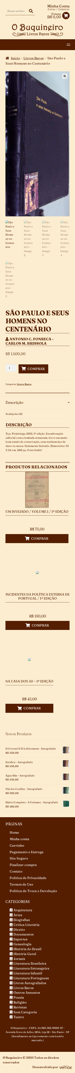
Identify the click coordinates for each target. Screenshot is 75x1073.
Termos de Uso (21, 884)
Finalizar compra (23, 865)
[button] (64, 76)
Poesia (18, 997)
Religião (20, 1002)
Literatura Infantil (27, 973)
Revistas (20, 1007)
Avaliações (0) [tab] (14, 414)
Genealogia (22, 944)
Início (15, 58)
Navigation (69, 44)
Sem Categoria (25, 1012)
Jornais (19, 959)
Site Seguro (19, 858)
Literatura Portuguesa (31, 978)
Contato (16, 871)
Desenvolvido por (45, 1067)
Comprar (36, 369)
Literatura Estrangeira (31, 968)
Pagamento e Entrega (27, 852)
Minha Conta (58, 6)
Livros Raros (33, 58)
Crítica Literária (26, 925)
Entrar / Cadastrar (59, 9)
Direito (19, 930)
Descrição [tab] (14, 402)
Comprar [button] (39, 538)
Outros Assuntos (26, 993)
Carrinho (17, 845)
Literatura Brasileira (29, 963)
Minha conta (19, 839)
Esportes (20, 939)
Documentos (23, 934)
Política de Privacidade (28, 878)
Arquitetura (22, 910)
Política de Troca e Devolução (33, 891)
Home (14, 832)
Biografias (21, 920)
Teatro (18, 1017)
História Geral (24, 954)
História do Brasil (27, 949)
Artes (17, 915)
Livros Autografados (29, 983)
